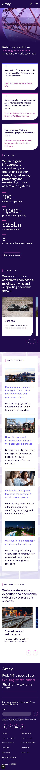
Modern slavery (6, 752)
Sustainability (25, 752)
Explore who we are (12, 255)
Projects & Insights (26, 738)
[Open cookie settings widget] (3, 767)
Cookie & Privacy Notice (28, 742)
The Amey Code (26, 733)
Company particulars (8, 742)
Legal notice (5, 747)
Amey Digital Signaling (8, 738)
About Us (5, 733)
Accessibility (25, 747)
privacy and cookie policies (16, 720)
